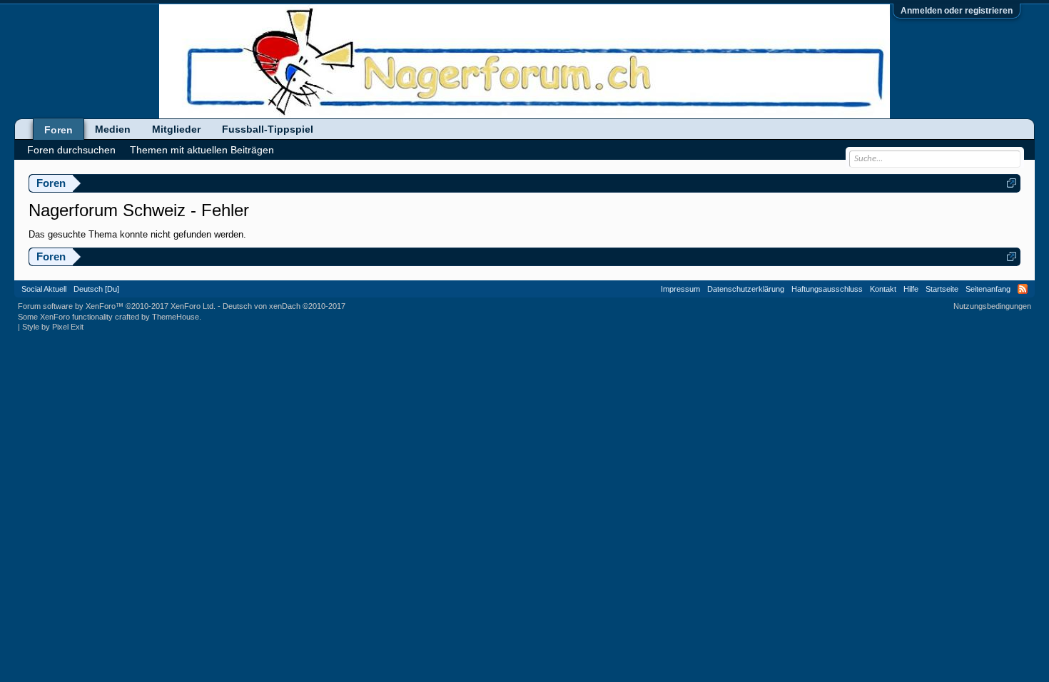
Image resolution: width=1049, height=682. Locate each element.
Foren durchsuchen (71, 150)
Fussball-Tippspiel (267, 129)
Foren (58, 130)
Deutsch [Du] (96, 289)
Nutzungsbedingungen (992, 306)
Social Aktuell (43, 289)
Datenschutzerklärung (745, 289)
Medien (113, 129)
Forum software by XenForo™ (117, 306)
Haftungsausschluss (827, 289)
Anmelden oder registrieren (957, 11)
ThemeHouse (175, 316)
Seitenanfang (988, 289)
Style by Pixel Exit (52, 326)
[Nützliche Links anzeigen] (1011, 183)
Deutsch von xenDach (284, 306)
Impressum (680, 289)
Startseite (942, 289)
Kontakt (883, 289)
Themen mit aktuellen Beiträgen (202, 150)
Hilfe (910, 289)
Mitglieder (176, 129)
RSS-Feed (1023, 289)
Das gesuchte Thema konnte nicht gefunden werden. (137, 234)
